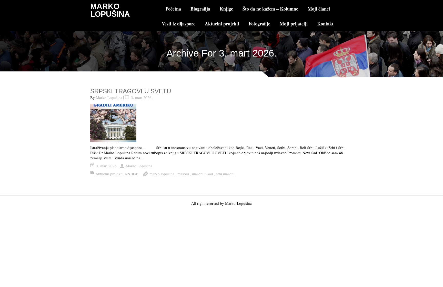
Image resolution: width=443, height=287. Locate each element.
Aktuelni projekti (222, 23)
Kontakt (325, 23)
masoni (183, 173)
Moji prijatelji (294, 23)
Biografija (200, 8)
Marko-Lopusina (238, 203)
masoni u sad (202, 173)
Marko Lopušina (109, 97)
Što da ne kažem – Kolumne (270, 8)
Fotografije (259, 23)
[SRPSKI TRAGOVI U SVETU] (221, 123)
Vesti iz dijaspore (178, 23)
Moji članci (319, 8)
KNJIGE (131, 173)
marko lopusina (161, 173)
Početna (173, 8)
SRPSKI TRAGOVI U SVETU (130, 91)
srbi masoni (225, 173)
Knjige (226, 8)
